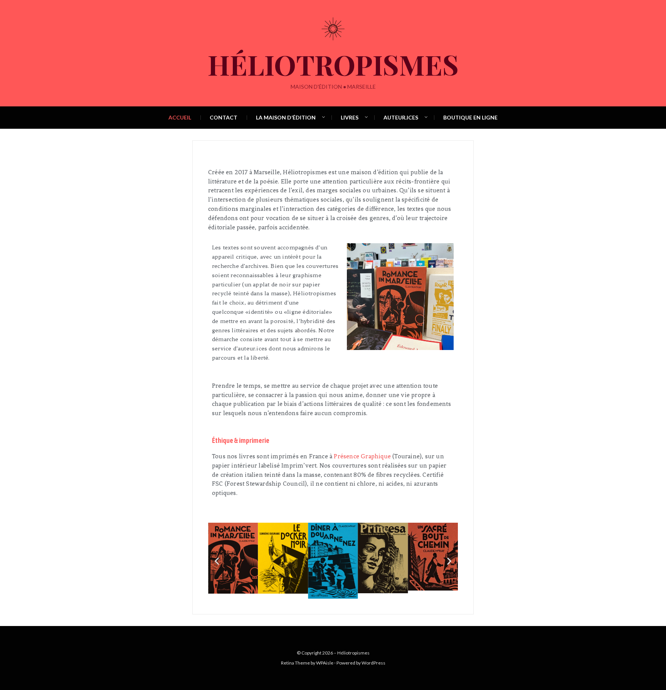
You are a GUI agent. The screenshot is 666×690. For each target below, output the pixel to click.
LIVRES (349, 117)
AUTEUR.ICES (400, 117)
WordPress (373, 663)
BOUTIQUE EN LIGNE (470, 117)
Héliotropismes (333, 63)
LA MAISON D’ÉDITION (286, 117)
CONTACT (223, 117)
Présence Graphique (363, 456)
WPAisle (324, 663)
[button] (217, 560)
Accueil (179, 117)
